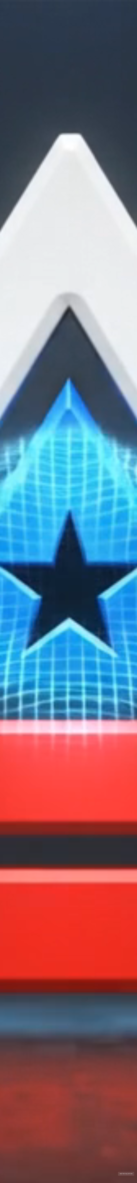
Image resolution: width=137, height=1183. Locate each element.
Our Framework (17, 614)
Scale (128, 3)
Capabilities (117, 3)
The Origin (106, 3)
